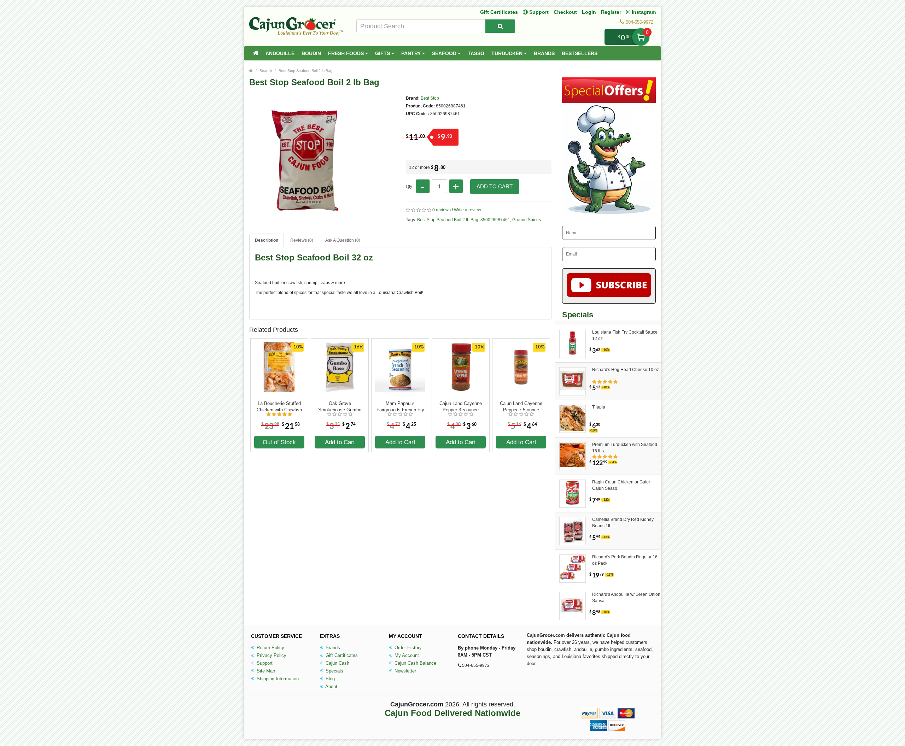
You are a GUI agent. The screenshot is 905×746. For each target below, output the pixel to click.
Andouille (279, 53)
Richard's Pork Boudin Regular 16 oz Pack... (625, 560)
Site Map (265, 671)
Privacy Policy (270, 655)
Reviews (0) (301, 240)
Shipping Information (277, 678)
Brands (544, 53)
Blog (329, 678)
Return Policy (269, 647)
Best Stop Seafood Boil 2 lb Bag (305, 71)
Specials (333, 671)
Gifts (383, 53)
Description (266, 240)
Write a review (467, 209)
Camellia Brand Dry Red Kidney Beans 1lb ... (623, 522)
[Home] (255, 53)
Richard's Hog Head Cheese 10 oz (625, 369)
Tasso (476, 53)
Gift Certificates (499, 12)
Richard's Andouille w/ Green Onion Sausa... (626, 597)
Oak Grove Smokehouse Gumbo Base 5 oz (339, 407)
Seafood (445, 53)
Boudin (311, 53)
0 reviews (441, 209)
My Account (406, 655)
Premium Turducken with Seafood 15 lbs (624, 447)
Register (611, 12)
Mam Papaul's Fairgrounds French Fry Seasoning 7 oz (400, 407)
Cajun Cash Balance (414, 663)
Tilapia (598, 407)
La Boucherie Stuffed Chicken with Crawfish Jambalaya (279, 407)
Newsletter (404, 671)
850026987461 (495, 219)
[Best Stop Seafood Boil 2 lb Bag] (311, 214)
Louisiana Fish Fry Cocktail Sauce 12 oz (625, 335)
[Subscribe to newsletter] (609, 286)
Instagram (643, 12)
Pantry (411, 53)
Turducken (507, 53)
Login (589, 12)
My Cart (640, 37)
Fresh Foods (346, 53)
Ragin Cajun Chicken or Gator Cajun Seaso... (621, 485)
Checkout (565, 12)
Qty (409, 186)
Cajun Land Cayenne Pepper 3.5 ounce (460, 406)
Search (265, 71)
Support (264, 663)
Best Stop (430, 98)
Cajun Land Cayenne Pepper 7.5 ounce (521, 406)
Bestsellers (579, 53)
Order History (407, 647)
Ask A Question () (342, 240)
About (330, 686)
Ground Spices (526, 219)
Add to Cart (495, 186)
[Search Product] (500, 26)
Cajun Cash (336, 663)
